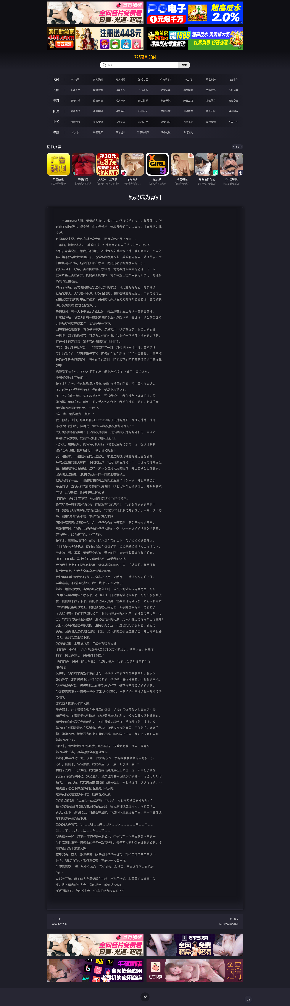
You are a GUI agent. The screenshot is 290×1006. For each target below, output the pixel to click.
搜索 (184, 65)
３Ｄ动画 (143, 90)
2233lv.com (145, 57)
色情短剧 (188, 132)
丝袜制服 (188, 90)
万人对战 (120, 79)
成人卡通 (120, 100)
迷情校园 (166, 121)
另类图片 (233, 111)
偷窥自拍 (75, 111)
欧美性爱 (143, 100)
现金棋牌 (211, 79)
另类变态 (233, 100)
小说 (56, 122)
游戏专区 (143, 79)
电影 (56, 101)
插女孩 (75, 132)
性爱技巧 (233, 121)
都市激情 (75, 121)
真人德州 (98, 79)
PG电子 (75, 79)
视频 (56, 90)
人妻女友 (120, 121)
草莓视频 (120, 132)
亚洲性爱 (75, 100)
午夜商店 (98, 132)
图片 (56, 111)
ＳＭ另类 (233, 90)
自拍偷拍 (98, 90)
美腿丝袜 (166, 111)
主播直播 (211, 90)
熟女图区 (211, 111)
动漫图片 (143, 111)
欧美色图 (120, 111)
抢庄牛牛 (233, 79)
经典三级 (188, 100)
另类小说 (188, 121)
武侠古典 (143, 121)
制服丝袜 (166, 100)
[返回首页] (248, 999)
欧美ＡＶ (120, 90)
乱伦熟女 (211, 100)
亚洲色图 (98, 111)
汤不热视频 (143, 132)
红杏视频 (166, 132)
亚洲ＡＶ (75, 90)
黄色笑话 (211, 121)
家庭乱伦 (98, 121)
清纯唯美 (188, 111)
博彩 (56, 79)
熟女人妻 (166, 90)
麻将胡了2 (165, 79)
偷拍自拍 (98, 100)
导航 (56, 132)
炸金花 (188, 79)
